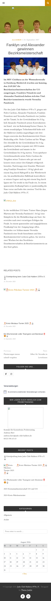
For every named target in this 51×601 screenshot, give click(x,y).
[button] (2, 3)
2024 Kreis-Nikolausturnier (15, 495)
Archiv (6, 519)
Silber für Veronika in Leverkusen (38, 356)
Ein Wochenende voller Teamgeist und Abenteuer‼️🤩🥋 (25, 335)
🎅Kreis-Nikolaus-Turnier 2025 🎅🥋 (19, 323)
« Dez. (24, 573)
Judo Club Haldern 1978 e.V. (28, 586)
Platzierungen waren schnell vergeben (12, 356)
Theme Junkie (26, 590)
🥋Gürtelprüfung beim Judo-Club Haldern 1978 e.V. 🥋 (24, 278)
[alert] (27, 392)
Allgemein (16, 40)
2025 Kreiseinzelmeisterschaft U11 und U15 (21, 489)
